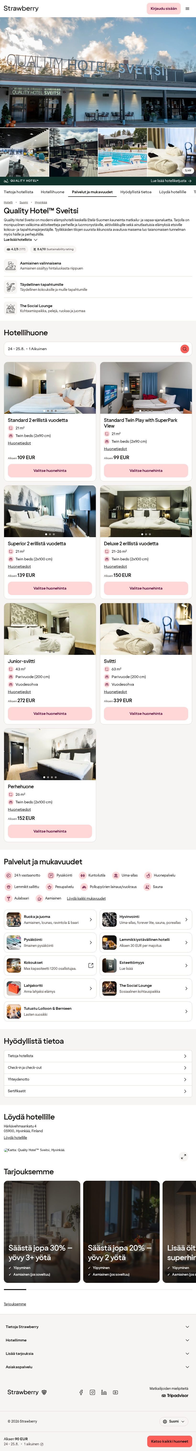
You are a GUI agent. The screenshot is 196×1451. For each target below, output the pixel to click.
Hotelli (8, 202)
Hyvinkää (41, 202)
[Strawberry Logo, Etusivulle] (21, 8)
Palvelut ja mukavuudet (92, 192)
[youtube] (115, 1392)
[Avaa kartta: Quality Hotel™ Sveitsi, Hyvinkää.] (183, 1156)
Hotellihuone (52, 192)
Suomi (24, 202)
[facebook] (81, 1392)
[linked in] (104, 1392)
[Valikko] (187, 8)
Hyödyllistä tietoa (136, 192)
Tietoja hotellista (18, 192)
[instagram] (92, 1392)
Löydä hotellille (172, 192)
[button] (50, 388)
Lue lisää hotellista (18, 239)
